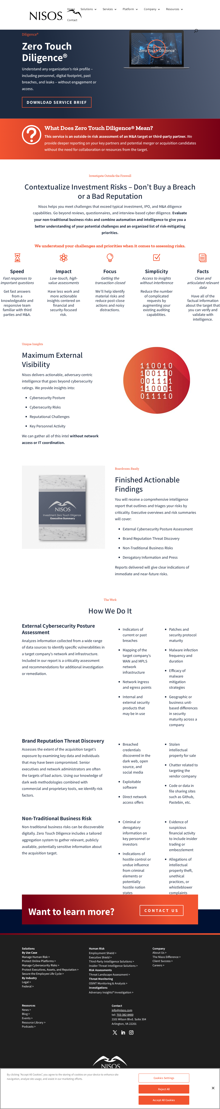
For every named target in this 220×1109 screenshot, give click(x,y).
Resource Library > (34, 1022)
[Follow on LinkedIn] (123, 1032)
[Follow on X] (115, 1032)
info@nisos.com (122, 1010)
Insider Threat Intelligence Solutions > (113, 966)
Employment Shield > (102, 953)
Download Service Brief (57, 102)
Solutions (87, 9)
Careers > (158, 965)
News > (26, 1010)
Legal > (26, 982)
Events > (27, 1018)
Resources (172, 9)
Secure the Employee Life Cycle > (43, 974)
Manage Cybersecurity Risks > (40, 965)
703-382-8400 (125, 1015)
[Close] (213, 1088)
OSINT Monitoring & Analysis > (108, 983)
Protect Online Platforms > (39, 961)
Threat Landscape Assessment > (109, 974)
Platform (128, 9)
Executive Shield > (100, 957)
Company (150, 9)
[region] (110, 1088)
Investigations (98, 988)
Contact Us (161, 910)
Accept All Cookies (164, 1100)
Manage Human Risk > (36, 957)
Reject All (164, 1089)
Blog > (26, 1014)
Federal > (28, 986)
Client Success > (163, 961)
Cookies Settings (164, 1078)
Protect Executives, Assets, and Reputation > (50, 969)
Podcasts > (29, 1026)
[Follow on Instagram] (131, 1032)
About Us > (160, 953)
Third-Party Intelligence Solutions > (111, 961)
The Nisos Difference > (167, 957)
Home (71, 9)
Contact (72, 20)
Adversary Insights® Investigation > (111, 992)
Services (108, 9)
